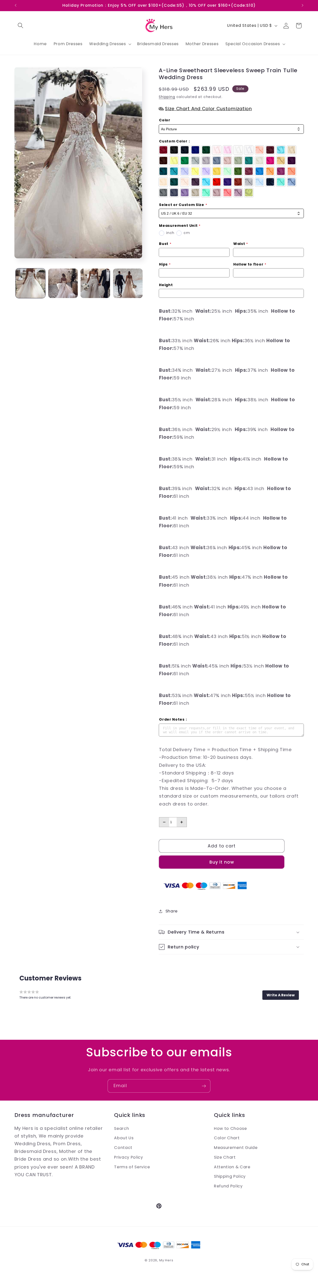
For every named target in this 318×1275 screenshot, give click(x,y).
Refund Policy (228, 1186)
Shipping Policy (230, 1176)
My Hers (166, 1260)
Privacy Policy (128, 1157)
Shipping (167, 97)
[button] (20, 25)
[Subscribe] (204, 1086)
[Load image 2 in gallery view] (63, 283)
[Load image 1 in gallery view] (30, 283)
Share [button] (171, 911)
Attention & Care (232, 1167)
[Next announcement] (302, 5)
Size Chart (225, 1157)
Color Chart (227, 1138)
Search (121, 1128)
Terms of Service (132, 1167)
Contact (123, 1147)
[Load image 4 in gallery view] (128, 283)
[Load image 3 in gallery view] (95, 283)
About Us (124, 1138)
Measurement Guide (236, 1147)
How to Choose (230, 1128)
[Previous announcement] (15, 5)
